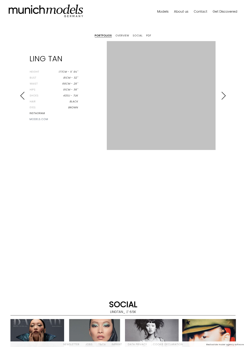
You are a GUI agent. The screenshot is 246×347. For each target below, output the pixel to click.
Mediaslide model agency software (225, 344)
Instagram (37, 113)
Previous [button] (22, 96)
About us (181, 11)
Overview (122, 35)
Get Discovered (225, 11)
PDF (148, 35)
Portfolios (103, 35)
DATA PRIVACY (137, 344)
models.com (39, 119)
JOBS (89, 344)
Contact (200, 11)
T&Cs (102, 344)
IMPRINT (117, 344)
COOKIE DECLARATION (168, 344)
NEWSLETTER (71, 344)
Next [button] (223, 96)
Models (163, 11)
